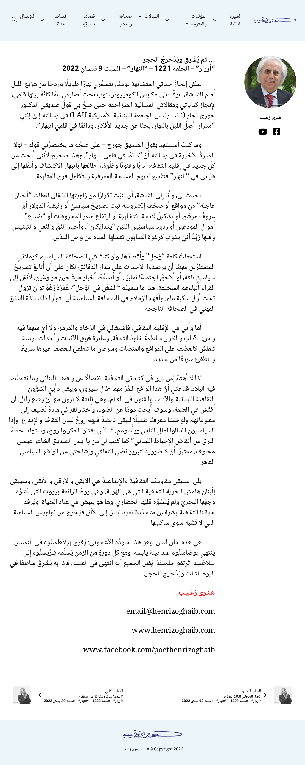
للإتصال (27, 16)
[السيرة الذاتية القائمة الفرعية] (215, 20)
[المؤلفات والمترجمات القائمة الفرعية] (167, 20)
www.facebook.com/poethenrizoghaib (149, 650)
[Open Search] (14, 20)
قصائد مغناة (60, 20)
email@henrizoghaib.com (170, 612)
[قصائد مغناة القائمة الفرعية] (42, 20)
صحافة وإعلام (125, 20)
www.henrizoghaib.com (173, 631)
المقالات (151, 16)
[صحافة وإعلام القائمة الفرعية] (103, 20)
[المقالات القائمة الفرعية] (140, 16)
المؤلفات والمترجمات (195, 20)
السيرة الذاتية (236, 20)
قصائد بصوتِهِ (89, 20)
